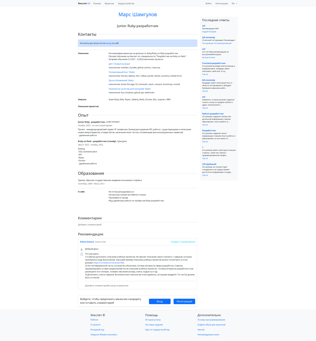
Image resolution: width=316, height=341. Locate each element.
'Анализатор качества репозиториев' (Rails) (130, 88)
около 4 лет (100, 241)
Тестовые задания (154, 324)
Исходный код (97, 329)
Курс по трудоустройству (157, 329)
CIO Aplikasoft (209, 164)
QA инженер (208, 37)
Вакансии (109, 3)
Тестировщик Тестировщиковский (216, 43)
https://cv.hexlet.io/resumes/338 (109, 262)
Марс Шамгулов (137, 14)
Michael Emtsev (208, 57)
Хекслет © (97, 315)
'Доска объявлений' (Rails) (121, 80)
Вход (160, 301)
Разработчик (209, 130)
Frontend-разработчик (214, 63)
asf (203, 25)
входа (108, 43)
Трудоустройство (126, 3)
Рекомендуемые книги (208, 334)
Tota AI (205, 74)
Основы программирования (211, 319)
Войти (209, 3)
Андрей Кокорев (209, 31)
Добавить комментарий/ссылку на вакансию (106, 285)
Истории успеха (153, 319)
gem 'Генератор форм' (119, 63)
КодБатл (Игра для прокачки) (212, 324)
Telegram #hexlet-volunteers (103, 334)
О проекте (95, 324)
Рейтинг (94, 319)
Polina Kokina (87, 241)
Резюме (97, 3)
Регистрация (222, 3)
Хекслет (201, 329)
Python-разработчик (213, 113)
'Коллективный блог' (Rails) (122, 72)
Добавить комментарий (89, 224)
